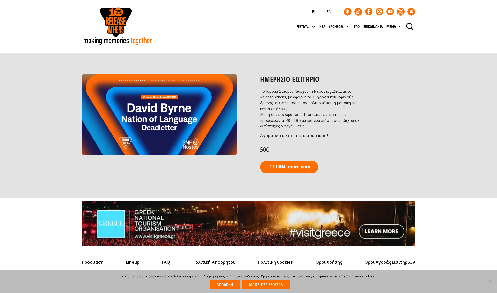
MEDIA (391, 26)
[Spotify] (411, 12)
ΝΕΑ (322, 26)
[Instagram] (379, 12)
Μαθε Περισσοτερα (266, 285)
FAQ (357, 26)
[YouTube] (390, 12)
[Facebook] (369, 12)
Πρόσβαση (93, 262)
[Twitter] (401, 12)
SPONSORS (336, 26)
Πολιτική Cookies (275, 262)
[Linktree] (348, 12)
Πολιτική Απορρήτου (214, 262)
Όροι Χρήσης (328, 262)
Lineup (133, 262)
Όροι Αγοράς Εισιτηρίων (389, 262)
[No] (490, 281)
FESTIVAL (303, 26)
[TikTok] (358, 12)
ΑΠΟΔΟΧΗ (225, 285)
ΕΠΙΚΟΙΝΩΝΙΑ (373, 26)
